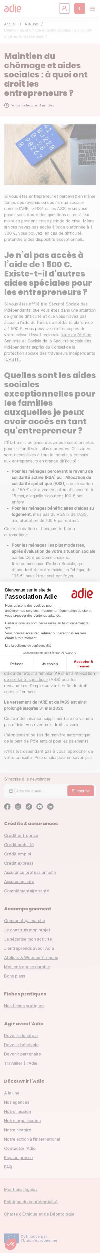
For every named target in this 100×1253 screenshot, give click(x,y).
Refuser (16, 664)
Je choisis (50, 664)
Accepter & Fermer (83, 663)
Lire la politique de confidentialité (28, 645)
